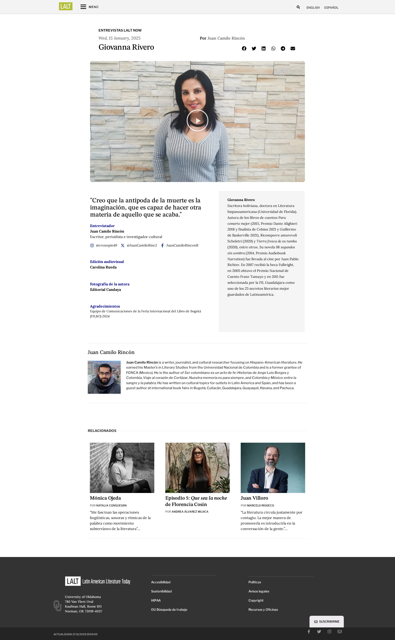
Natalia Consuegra (111, 505)
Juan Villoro (254, 498)
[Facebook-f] (309, 631)
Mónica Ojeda (105, 498)
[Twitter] (319, 631)
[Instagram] (329, 631)
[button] (298, 7)
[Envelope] (340, 631)
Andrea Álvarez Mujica (190, 511)
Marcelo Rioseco (260, 505)
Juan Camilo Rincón (226, 38)
